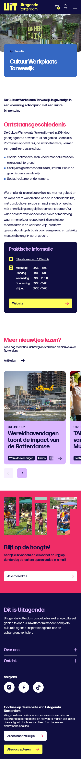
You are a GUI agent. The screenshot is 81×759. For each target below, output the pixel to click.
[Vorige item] (8, 473)
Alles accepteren (19, 749)
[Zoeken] (66, 7)
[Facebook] (23, 687)
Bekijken (61, 458)
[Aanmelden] (72, 576)
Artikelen (10, 361)
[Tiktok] (38, 687)
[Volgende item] (22, 473)
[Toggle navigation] (75, 7)
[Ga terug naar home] (21, 6)
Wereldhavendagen (21, 458)
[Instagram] (9, 687)
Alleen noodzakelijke (21, 736)
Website (17, 303)
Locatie (19, 51)
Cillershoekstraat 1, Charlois (32, 259)
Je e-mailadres (17, 576)
